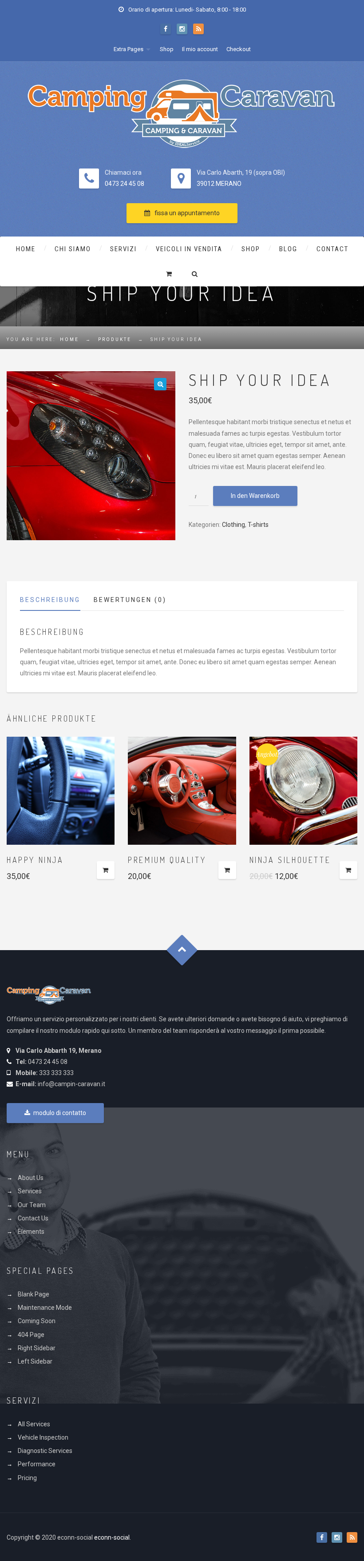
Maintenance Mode (45, 1307)
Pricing (27, 1477)
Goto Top (182, 950)
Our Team (32, 1204)
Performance (36, 1464)
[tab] (57, 602)
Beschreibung (50, 599)
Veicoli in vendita (189, 249)
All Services (34, 1424)
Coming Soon (36, 1320)
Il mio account (200, 49)
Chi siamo (73, 249)
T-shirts (258, 524)
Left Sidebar (35, 1361)
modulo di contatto (59, 1112)
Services (30, 1191)
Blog (288, 249)
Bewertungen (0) (130, 599)
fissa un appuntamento (187, 213)
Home (26, 249)
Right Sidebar (36, 1348)
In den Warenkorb (255, 495)
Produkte (114, 339)
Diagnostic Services (45, 1450)
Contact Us (33, 1218)
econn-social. (112, 1537)
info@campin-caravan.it (71, 1083)
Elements (31, 1231)
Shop (167, 49)
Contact (332, 249)
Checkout (238, 49)
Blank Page (33, 1294)
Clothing (233, 524)
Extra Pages (128, 49)
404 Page (31, 1334)
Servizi (123, 249)
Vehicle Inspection (43, 1437)
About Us (31, 1177)
